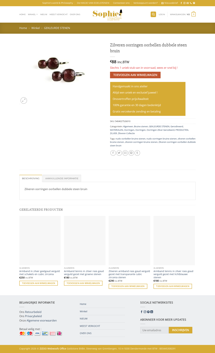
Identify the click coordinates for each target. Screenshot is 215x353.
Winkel (32, 14)
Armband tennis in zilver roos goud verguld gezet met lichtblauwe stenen (173, 274)
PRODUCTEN (182, 129)
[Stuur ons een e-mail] (188, 3)
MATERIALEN (116, 129)
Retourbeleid (33, 312)
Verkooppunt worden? (145, 3)
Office (63, 348)
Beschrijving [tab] (30, 178)
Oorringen (129, 129)
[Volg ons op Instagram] (184, 3)
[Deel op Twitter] (119, 153)
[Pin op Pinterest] (131, 153)
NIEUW (43, 14)
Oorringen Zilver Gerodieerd (161, 129)
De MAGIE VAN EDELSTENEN (93, 3)
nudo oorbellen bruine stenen (130, 138)
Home (22, 14)
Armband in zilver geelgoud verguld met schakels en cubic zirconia (39, 273)
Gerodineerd (176, 126)
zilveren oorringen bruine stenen (141, 141)
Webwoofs (53, 348)
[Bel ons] (191, 3)
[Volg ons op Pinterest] (194, 3)
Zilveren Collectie (126, 133)
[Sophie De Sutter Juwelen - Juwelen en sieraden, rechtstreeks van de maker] (107, 14)
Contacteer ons (121, 3)
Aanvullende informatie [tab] (61, 178)
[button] (169, 3)
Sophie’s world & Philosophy (57, 3)
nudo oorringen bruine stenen (161, 138)
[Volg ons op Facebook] (181, 3)
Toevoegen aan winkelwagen (135, 75)
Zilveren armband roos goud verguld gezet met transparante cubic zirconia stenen (129, 274)
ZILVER (113, 133)
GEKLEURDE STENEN (57, 28)
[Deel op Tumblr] (137, 153)
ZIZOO (43, 348)
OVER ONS (75, 14)
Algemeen (128, 126)
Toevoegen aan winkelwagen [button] (38, 283)
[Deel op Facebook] (113, 153)
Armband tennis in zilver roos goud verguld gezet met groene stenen (84, 273)
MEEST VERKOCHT (59, 14)
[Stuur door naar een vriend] (125, 153)
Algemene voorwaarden (42, 320)
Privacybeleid (33, 316)
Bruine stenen (141, 126)
